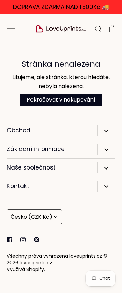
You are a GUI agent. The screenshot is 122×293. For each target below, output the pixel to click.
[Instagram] (23, 239)
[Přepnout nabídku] (10, 29)
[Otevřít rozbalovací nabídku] (106, 130)
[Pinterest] (36, 239)
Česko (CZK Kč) (31, 217)
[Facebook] (9, 239)
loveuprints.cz (36, 262)
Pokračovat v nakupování (61, 100)
